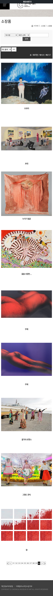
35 (25, 563)
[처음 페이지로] (8, 563)
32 (16, 563)
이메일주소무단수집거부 (24, 586)
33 (19, 563)
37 (30, 563)
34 (22, 563)
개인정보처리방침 (7, 586)
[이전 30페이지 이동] (10, 563)
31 (13, 563)
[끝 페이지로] (45, 563)
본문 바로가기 (27, 2)
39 (36, 563)
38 (33, 563)
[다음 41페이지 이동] (42, 563)
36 (28, 563)
